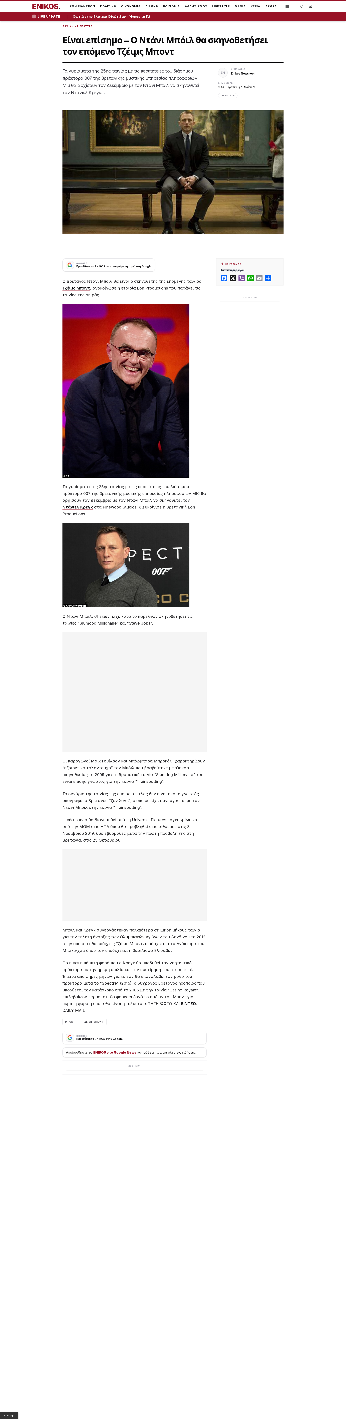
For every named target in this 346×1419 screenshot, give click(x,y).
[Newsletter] (310, 6)
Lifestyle (85, 26)
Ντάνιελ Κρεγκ (77, 507)
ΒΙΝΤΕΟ (188, 1003)
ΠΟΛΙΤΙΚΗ (108, 6)
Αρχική (67, 26)
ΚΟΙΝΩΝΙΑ (171, 6)
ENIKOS (46, 6)
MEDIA (240, 6)
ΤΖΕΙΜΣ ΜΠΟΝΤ (93, 1021)
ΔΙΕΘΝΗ (152, 6)
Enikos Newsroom (243, 73)
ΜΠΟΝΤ (70, 1021)
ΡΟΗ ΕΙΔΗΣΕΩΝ (82, 6)
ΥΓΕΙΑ (256, 6)
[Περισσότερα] (287, 6)
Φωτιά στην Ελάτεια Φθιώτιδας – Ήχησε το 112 (113, 17)
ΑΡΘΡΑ (271, 6)
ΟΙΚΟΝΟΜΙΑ (131, 6)
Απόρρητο (9, 1415)
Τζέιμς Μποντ (76, 288)
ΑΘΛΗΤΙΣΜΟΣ (196, 6)
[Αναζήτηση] (302, 6)
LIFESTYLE (221, 6)
